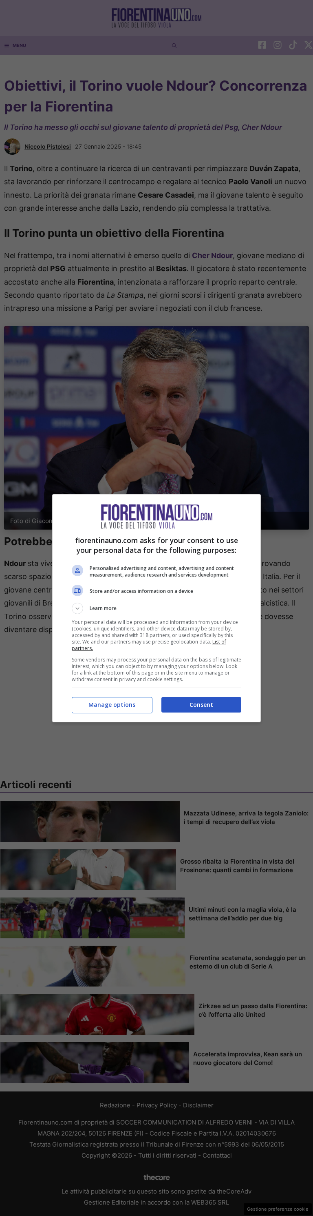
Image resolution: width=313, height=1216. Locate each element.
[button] (156, 608)
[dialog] (156, 608)
